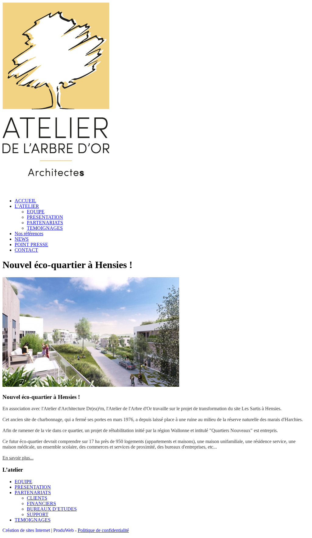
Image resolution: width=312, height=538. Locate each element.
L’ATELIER (27, 206)
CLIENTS (37, 498)
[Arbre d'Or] (55, 190)
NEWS (22, 239)
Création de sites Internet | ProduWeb (38, 530)
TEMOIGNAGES (45, 228)
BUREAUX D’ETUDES (52, 509)
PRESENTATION (45, 217)
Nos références (29, 233)
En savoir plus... (18, 457)
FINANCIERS (41, 503)
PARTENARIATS (45, 222)
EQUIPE (35, 211)
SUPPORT (37, 514)
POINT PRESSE (31, 244)
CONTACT (26, 250)
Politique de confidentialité (103, 530)
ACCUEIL (25, 200)
